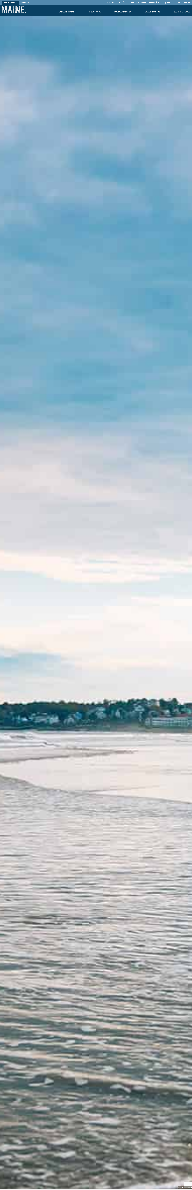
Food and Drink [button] (122, 12)
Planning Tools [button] (181, 12)
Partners (25, 2)
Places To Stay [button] (152, 12)
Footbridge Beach (185, 1187)
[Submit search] (124, 2)
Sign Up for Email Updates (176, 2)
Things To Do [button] (94, 12)
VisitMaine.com (10, 2)
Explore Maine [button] (67, 12)
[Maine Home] (14, 9)
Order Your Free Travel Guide (144, 2)
